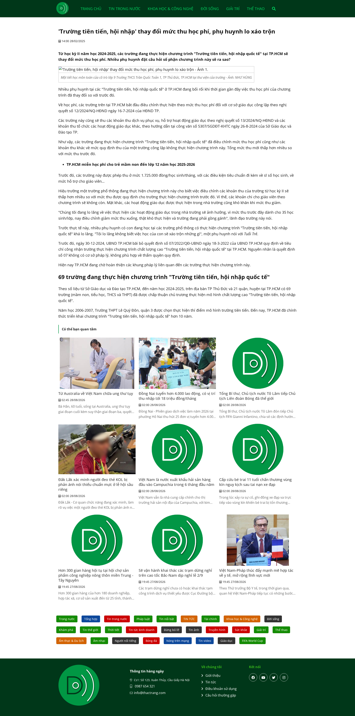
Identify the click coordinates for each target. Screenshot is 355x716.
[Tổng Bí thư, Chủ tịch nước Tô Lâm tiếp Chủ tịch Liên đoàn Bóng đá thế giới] (257, 363)
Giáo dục (226, 641)
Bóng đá (151, 641)
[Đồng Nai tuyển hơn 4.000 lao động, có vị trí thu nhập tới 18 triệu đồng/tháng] (177, 363)
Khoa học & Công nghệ (170, 8)
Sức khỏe (241, 630)
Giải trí (233, 8)
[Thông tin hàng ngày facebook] (253, 677)
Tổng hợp (90, 619)
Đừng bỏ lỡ (171, 630)
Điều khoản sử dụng (221, 688)
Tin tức (210, 682)
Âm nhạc (99, 641)
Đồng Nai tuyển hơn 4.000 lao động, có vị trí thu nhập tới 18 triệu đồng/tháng (177, 396)
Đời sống (210, 8)
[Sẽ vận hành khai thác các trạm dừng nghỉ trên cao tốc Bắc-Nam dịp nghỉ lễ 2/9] (177, 540)
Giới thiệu (212, 675)
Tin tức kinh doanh (141, 630)
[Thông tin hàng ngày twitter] (274, 677)
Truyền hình (217, 630)
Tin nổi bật (166, 619)
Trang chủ (91, 8)
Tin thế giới (90, 630)
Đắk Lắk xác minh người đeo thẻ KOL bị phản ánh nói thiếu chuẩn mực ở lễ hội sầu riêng (95, 484)
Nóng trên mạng (177, 641)
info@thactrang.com (150, 693)
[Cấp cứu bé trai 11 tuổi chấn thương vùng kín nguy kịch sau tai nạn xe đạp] (257, 449)
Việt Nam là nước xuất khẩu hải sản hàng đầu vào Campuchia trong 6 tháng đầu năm (176, 482)
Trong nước (67, 619)
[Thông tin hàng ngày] (66, 8)
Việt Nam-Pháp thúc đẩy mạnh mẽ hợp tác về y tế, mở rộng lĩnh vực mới (256, 573)
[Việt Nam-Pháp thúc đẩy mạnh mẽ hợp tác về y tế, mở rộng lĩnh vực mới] (257, 540)
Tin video (204, 641)
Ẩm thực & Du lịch (71, 641)
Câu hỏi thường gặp (220, 695)
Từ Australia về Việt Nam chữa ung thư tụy (95, 393)
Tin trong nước (124, 8)
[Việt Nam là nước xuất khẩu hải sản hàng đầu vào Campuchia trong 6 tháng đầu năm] (177, 449)
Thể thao (256, 8)
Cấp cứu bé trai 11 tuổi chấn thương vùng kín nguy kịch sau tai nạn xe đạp (255, 482)
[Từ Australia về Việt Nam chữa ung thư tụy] (97, 363)
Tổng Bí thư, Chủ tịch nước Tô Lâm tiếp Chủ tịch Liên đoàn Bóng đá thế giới (257, 396)
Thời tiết (113, 630)
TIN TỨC (189, 619)
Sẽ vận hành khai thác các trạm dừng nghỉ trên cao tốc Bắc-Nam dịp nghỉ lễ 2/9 (175, 573)
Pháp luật (143, 619)
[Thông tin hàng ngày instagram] (284, 677)
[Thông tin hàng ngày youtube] (263, 677)
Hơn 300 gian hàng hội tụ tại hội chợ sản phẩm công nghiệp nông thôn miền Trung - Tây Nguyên (95, 575)
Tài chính (210, 619)
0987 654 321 (144, 686)
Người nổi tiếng (125, 641)
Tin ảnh (194, 630)
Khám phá (66, 630)
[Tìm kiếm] (272, 8)
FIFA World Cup (252, 641)
